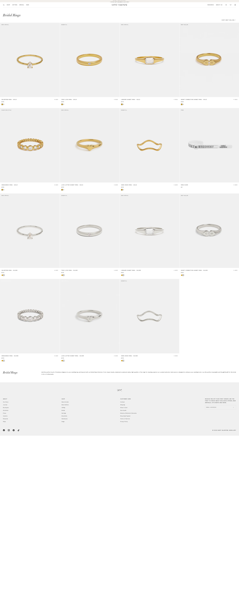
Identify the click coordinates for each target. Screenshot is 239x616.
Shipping (122, 404)
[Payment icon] (4, 430)
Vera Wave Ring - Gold (129, 185)
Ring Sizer (184, 185)
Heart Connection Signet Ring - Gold (194, 99)
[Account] (226, 5)
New (27, 5)
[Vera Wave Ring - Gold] (149, 145)
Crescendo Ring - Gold (9, 185)
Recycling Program (125, 416)
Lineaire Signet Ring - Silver (131, 270)
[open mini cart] (235, 5)
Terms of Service (125, 418)
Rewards (211, 5)
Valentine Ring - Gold (9, 99)
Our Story (5, 402)
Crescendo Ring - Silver (9, 355)
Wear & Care (123, 407)
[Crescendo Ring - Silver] (30, 316)
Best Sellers (65, 404)
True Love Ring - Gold (69, 99)
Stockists (5, 410)
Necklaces (64, 418)
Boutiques (6, 407)
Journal (5, 404)
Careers (5, 416)
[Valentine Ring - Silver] (30, 230)
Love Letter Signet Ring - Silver (72, 355)
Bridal (22, 5)
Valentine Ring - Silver (9, 270)
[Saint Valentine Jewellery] (119, 5)
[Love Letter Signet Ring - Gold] (90, 145)
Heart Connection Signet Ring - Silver (194, 270)
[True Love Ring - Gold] (90, 60)
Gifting (14, 5)
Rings (63, 421)
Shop (8, 5)
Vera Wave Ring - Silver (129, 355)
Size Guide (123, 410)
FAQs (4, 421)
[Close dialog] (71, 580)
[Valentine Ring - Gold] (30, 60)
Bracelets (64, 416)
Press (4, 413)
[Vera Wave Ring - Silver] (149, 316)
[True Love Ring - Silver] (90, 230)
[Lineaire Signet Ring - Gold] (149, 60)
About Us (219, 5)
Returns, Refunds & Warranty (128, 413)
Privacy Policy (124, 421)
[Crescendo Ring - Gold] (30, 145)
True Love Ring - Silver (69, 270)
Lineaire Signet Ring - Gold (130, 99)
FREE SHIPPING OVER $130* (119, 1)
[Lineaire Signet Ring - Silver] (149, 230)
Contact (122, 402)
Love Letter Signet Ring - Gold (72, 185)
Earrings (64, 413)
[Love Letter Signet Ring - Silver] (90, 316)
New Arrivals (65, 402)
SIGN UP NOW (18, 610)
